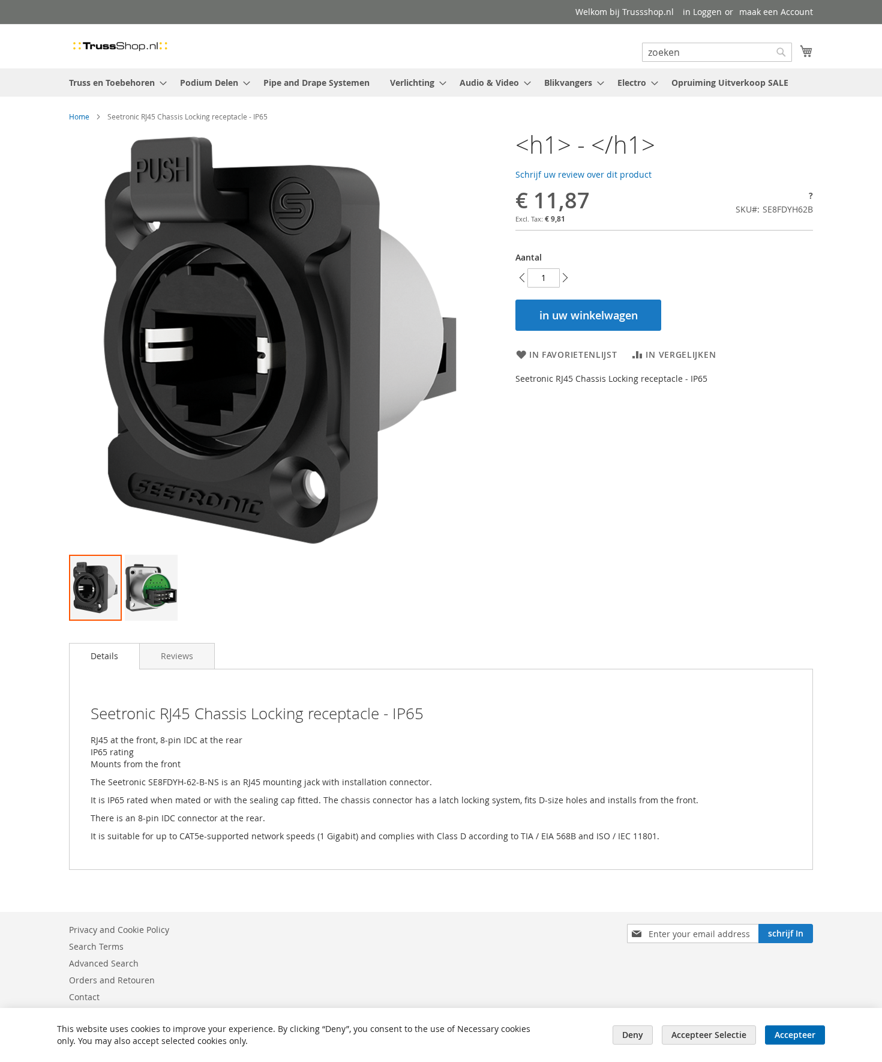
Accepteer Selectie (708, 1034)
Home (79, 116)
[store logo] (120, 45)
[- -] (151, 588)
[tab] (104, 656)
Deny (632, 1034)
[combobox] (717, 52)
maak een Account (776, 11)
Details (104, 656)
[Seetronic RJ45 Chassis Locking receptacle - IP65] (95, 588)
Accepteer (795, 1034)
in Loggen (702, 11)
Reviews (177, 656)
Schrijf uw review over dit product (583, 174)
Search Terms (96, 946)
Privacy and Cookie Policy (119, 929)
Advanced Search (104, 963)
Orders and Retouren (112, 980)
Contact (84, 997)
